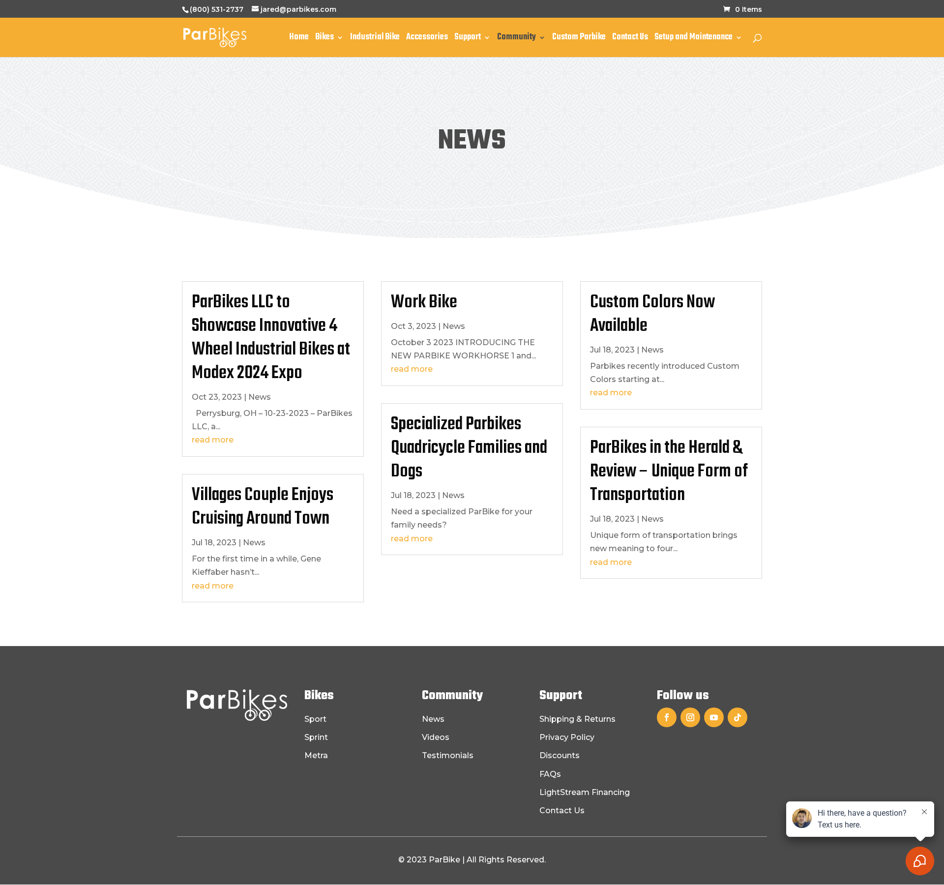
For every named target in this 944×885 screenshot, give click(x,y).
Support (467, 39)
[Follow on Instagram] (690, 717)
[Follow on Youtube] (714, 717)
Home (299, 39)
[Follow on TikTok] (737, 717)
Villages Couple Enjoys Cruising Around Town (262, 507)
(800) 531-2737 (216, 9)
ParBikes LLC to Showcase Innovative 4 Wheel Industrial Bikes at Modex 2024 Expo (271, 338)
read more (213, 439)
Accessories (427, 39)
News (259, 397)
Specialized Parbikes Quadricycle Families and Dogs (469, 448)
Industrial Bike (375, 39)
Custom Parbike (579, 39)
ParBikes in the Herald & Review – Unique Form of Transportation (669, 471)
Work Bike (424, 303)
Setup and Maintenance (693, 39)
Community (516, 39)
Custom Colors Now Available (652, 314)
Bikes (324, 39)
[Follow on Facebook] (667, 717)
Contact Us (630, 39)
